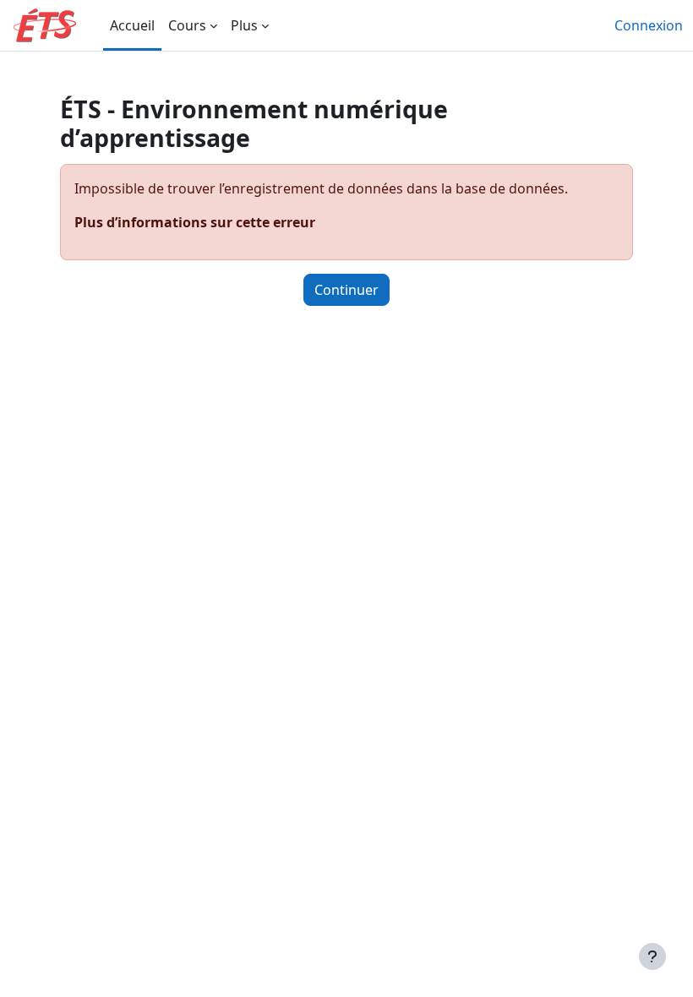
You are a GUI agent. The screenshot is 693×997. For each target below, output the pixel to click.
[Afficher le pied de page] (652, 956)
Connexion (648, 25)
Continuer (346, 290)
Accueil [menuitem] (132, 25)
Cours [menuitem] (187, 25)
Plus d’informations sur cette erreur (194, 222)
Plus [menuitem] (244, 25)
